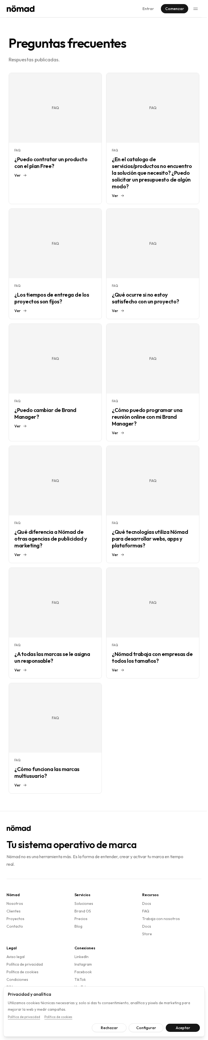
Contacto (14, 926)
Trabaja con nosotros (161, 918)
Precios (80, 918)
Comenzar (174, 8)
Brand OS (82, 911)
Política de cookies (22, 971)
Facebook (83, 971)
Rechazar (105, 1027)
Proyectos (15, 918)
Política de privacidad (24, 964)
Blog (78, 926)
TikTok (80, 979)
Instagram (83, 964)
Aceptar (179, 1027)
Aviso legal (15, 956)
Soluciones (83, 903)
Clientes (13, 911)
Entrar (148, 8)
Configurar (142, 1027)
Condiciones (17, 979)
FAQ (145, 911)
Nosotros (14, 903)
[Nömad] (20, 8)
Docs (146, 903)
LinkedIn (81, 956)
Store (147, 933)
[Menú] (196, 9)
